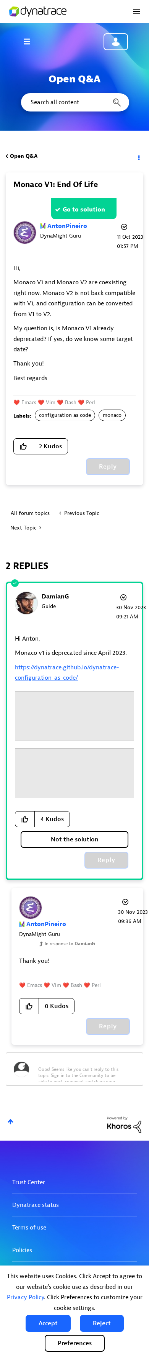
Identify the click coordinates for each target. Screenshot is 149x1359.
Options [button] (138, 156)
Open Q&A (23, 156)
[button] (48, 1323)
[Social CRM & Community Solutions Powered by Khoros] (124, 1124)
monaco (112, 415)
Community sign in (116, 41)
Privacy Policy (25, 1297)
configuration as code (65, 415)
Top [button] (10, 1121)
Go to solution (84, 209)
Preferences (75, 1343)
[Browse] (30, 41)
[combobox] (74, 102)
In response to (70, 944)
